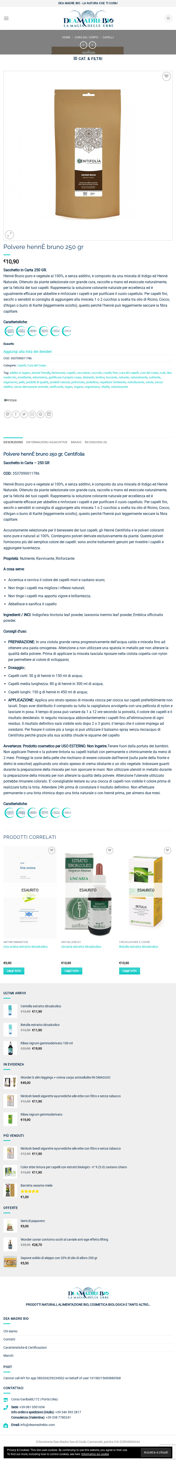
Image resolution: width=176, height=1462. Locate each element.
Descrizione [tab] (13, 442)
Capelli (108, 37)
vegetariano (92, 386)
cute (162, 372)
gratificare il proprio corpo (65, 377)
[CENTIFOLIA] (10, 402)
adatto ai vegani (20, 372)
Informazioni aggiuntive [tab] (47, 442)
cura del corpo (149, 372)
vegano (78, 386)
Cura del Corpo (86, 37)
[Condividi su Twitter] (24, 414)
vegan (68, 386)
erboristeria (40, 377)
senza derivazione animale (31, 386)
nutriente (154, 377)
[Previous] (3, 914)
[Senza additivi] (43, 331)
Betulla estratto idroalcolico (138, 947)
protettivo (92, 382)
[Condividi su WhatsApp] (7, 414)
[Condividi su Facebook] (16, 414)
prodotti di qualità (37, 382)
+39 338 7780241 (58, 1417)
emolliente (24, 377)
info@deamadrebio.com (37, 1425)
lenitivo (100, 377)
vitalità (105, 386)
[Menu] (6, 18)
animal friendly (40, 372)
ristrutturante (135, 382)
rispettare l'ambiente (113, 382)
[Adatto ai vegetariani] (66, 331)
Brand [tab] (76, 442)
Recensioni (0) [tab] (96, 442)
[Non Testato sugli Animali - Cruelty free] (20, 331)
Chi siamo (10, 1331)
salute (150, 382)
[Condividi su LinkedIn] (49, 414)
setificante (56, 386)
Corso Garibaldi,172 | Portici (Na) (34, 1399)
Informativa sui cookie (95, 1454)
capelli (71, 372)
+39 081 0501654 (32, 1407)
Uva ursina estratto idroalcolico (25, 947)
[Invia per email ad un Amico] (32, 414)
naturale (123, 377)
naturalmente (139, 377)
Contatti (9, 1339)
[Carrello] (168, 18)
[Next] (172, 914)
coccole (96, 372)
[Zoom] (9, 234)
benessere (58, 372)
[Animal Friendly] (32, 331)
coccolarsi (83, 372)
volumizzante (119, 386)
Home (66, 37)
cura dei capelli (129, 372)
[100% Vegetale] (9, 331)
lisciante (111, 377)
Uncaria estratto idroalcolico (81, 947)
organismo (10, 382)
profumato (78, 382)
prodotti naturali (60, 382)
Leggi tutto (14, 970)
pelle (22, 382)
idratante (88, 377)
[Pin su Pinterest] (40, 414)
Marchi (8, 1355)
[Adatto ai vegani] (55, 331)
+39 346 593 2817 (68, 1412)
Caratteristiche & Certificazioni (25, 1347)
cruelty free (110, 372)
